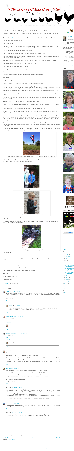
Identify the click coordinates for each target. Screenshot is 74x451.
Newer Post (6, 437)
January (67, 281)
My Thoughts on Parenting (45, 25)
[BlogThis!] (14, 283)
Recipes (54, 25)
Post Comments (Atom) (13, 439)
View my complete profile (68, 65)
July (66, 260)
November (68, 253)
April (67, 275)
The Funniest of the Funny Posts (31, 25)
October (67, 254)
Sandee (7, 291)
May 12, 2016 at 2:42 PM (14, 403)
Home (21, 25)
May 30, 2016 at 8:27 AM (17, 412)
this (12, 37)
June (67, 262)
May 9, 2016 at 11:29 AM (15, 291)
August (67, 258)
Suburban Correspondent (11, 333)
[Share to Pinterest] (17, 283)
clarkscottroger (9, 316)
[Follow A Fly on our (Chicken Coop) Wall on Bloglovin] (68, 233)
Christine (11, 305)
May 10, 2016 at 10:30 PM (17, 350)
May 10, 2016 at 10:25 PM (20, 324)
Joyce (7, 403)
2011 (65, 290)
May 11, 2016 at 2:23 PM (17, 387)
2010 (65, 292)
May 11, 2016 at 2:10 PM (15, 368)
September (68, 256)
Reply (7, 300)
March (67, 277)
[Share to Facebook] (16, 283)
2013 (65, 286)
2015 (65, 283)
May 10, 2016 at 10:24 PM (20, 305)
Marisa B (8, 368)
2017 (65, 249)
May (66, 263)
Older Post (58, 437)
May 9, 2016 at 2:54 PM (18, 316)
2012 (65, 288)
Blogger (46, 448)
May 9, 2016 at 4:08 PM (22, 333)
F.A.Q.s (60, 25)
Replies (9, 302)
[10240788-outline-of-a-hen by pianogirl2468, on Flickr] (71, 32)
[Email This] (13, 283)
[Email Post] (11, 283)
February (67, 279)
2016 (65, 251)
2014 (65, 285)
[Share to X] (15, 283)
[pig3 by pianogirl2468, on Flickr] (68, 32)
